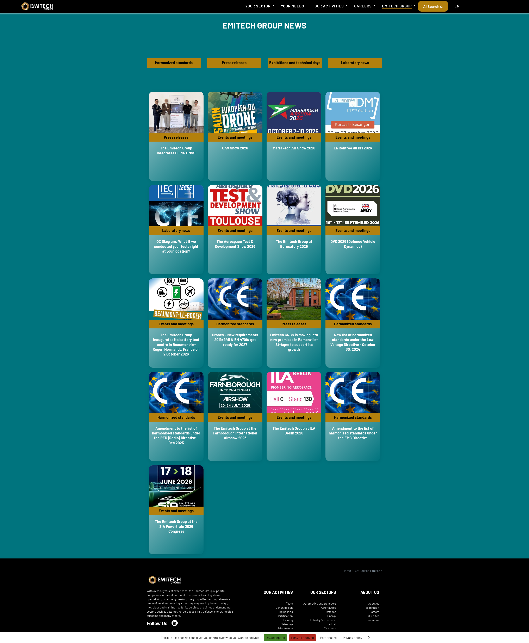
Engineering (285, 611)
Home (347, 571)
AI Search (431, 6)
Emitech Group (397, 6)
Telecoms (330, 628)
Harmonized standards (174, 62)
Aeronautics (328, 607)
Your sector (257, 6)
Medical (331, 624)
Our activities (329, 6)
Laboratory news (355, 62)
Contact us (372, 620)
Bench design (284, 607)
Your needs (292, 6)
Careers (363, 6)
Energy (331, 616)
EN (457, 6)
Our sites (373, 616)
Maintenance (285, 628)
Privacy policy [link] (352, 637)
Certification (285, 616)
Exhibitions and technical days (294, 62)
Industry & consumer (323, 620)
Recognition (371, 607)
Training (287, 620)
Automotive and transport (319, 603)
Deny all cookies (302, 637)
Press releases (234, 62)
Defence (331, 611)
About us (373, 603)
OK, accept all (275, 637)
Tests (289, 603)
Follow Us (157, 623)
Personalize (328, 637)
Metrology (287, 624)
